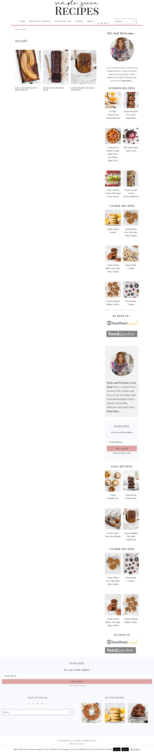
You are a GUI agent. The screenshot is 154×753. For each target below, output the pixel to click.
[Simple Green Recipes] (77, 16)
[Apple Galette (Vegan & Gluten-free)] (92, 722)
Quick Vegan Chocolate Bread (53, 88)
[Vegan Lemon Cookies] (115, 722)
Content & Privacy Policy (122, 453)
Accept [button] (116, 749)
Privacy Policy (77, 744)
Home (17, 29)
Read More (135, 749)
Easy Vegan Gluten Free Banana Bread (26, 88)
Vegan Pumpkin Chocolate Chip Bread (83, 88)
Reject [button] (125, 749)
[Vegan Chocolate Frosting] (138, 722)
